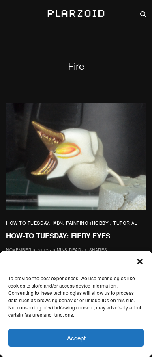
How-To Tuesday (27, 222)
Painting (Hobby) (88, 222)
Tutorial (125, 222)
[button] (140, 261)
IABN (57, 222)
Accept (76, 337)
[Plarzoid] (76, 14)
